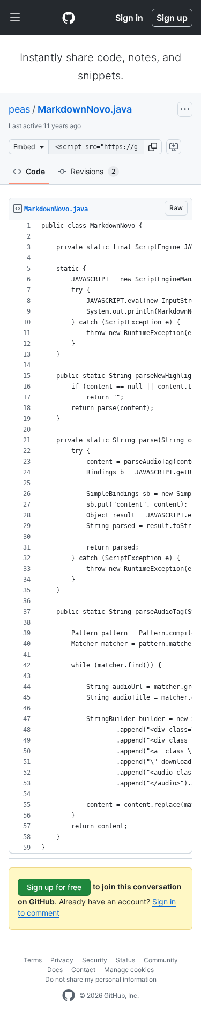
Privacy (61, 960)
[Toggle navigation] (15, 18)
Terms (33, 960)
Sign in (129, 17)
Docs (55, 970)
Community (161, 960)
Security (94, 960)
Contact (83, 970)
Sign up (172, 17)
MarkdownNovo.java (85, 109)
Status (125, 960)
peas (19, 109)
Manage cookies (129, 970)
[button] (153, 146)
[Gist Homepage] (68, 17)
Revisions (93, 171)
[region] (100, 537)
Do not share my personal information (101, 979)
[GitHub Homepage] (68, 996)
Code (35, 171)
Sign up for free (54, 887)
